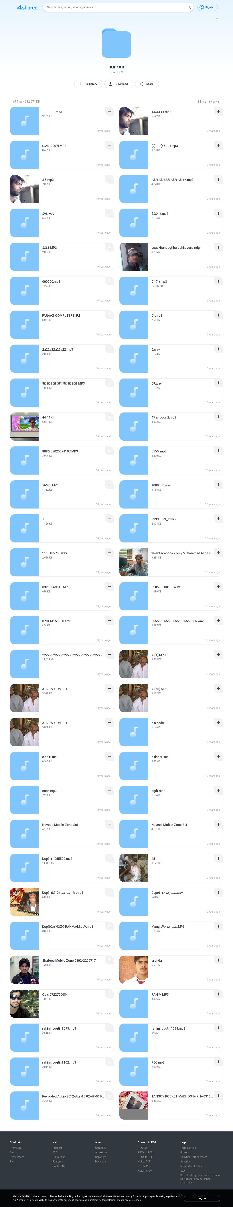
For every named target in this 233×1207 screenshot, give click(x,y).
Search (14, 1152)
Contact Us (59, 1166)
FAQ (55, 1152)
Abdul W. (118, 72)
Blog (12, 1161)
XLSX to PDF (145, 1170)
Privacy (184, 1152)
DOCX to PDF (145, 1157)
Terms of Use (188, 1147)
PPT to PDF (144, 1166)
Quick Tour (59, 1157)
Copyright (100, 1157)
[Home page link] (27, 7)
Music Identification (191, 1166)
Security (185, 1161)
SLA (182, 1170)
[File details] (24, 121)
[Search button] (189, 7)
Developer (101, 1161)
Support (57, 1147)
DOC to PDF (144, 1147)
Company (100, 1147)
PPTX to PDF (145, 1152)
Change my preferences (128, 1200)
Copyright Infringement (193, 1157)
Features (58, 1161)
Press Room (17, 1157)
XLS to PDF (144, 1161)
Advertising (101, 1152)
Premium (15, 1147)
